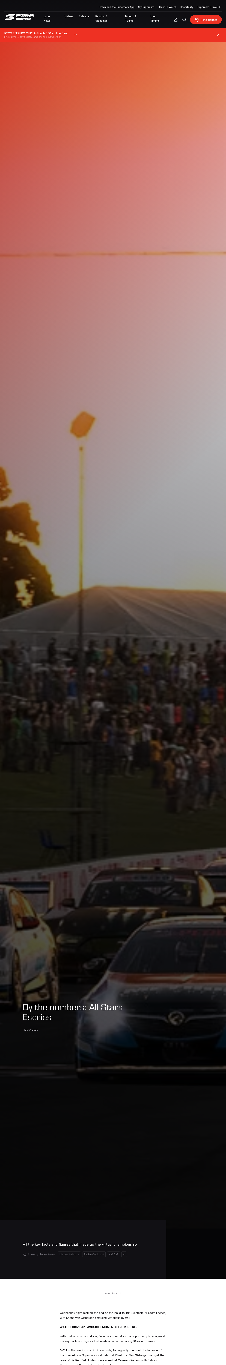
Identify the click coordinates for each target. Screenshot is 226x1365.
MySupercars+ (147, 6)
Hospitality (186, 6)
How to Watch (167, 6)
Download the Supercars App (117, 6)
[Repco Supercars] (24, 21)
